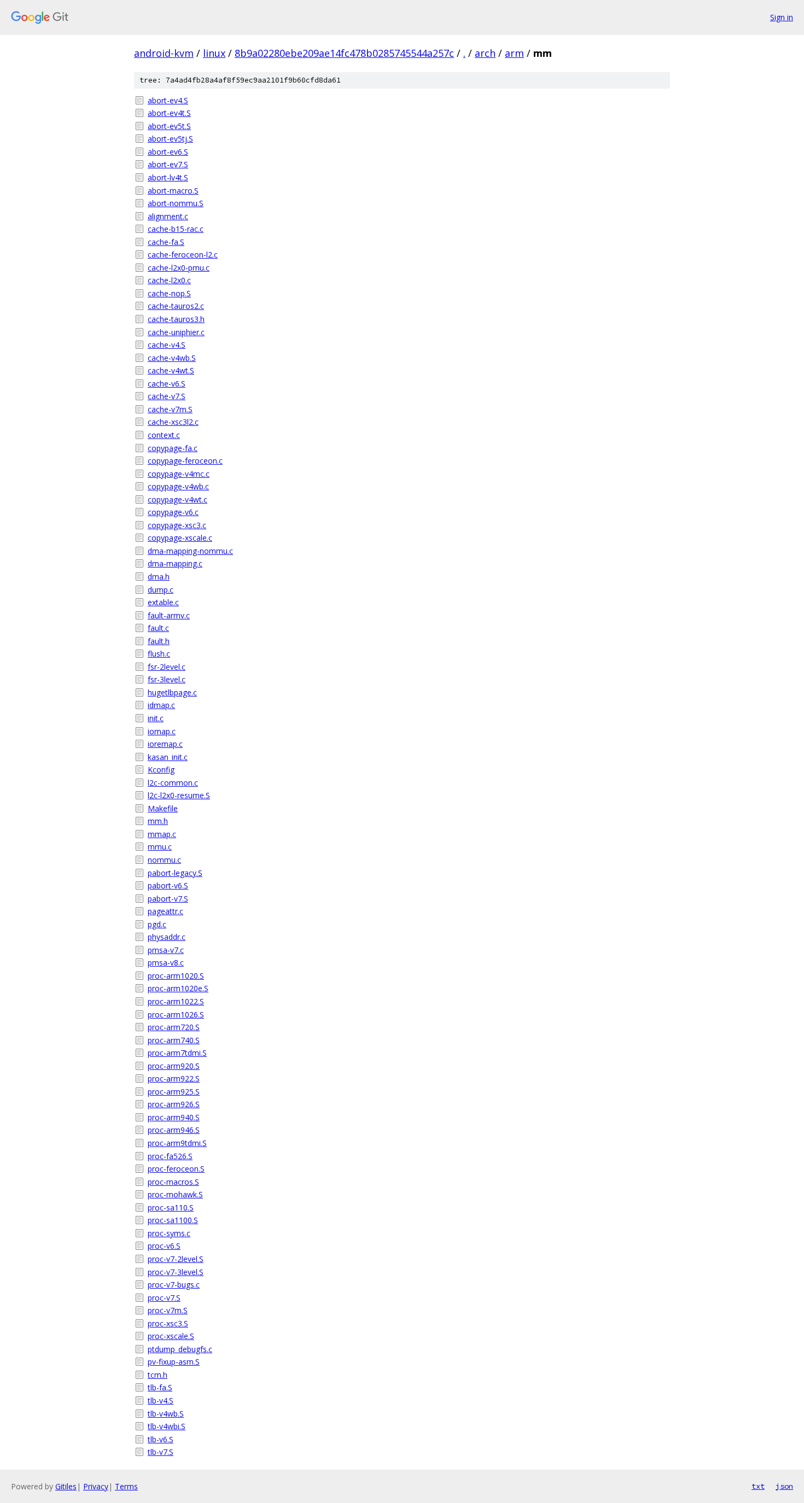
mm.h (158, 821)
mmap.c (162, 834)
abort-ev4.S (168, 100)
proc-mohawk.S (175, 1194)
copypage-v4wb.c (178, 486)
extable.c (163, 602)
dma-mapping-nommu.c (190, 551)
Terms (126, 1486)
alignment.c (168, 216)
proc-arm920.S (174, 1066)
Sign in (781, 17)
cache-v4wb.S (172, 358)
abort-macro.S (173, 190)
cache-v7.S (166, 396)
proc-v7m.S (168, 1310)
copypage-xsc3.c (177, 525)
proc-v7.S (164, 1298)
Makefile (163, 808)
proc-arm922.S (174, 1078)
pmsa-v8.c (166, 962)
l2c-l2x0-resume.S (179, 795)
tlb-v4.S (160, 1400)
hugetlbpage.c (172, 692)
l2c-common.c (173, 782)
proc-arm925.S (174, 1091)
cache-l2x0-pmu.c (178, 267)
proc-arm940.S (174, 1117)
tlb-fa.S (160, 1387)
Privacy (95, 1486)
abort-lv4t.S (168, 177)
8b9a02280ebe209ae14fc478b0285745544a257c (344, 53)
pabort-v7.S (168, 898)
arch (485, 53)
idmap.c (161, 705)
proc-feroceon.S (176, 1168)
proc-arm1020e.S (178, 988)
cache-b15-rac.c (175, 229)
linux (214, 53)
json (784, 1486)
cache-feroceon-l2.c (183, 254)
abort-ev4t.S (169, 113)
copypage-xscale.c (180, 538)
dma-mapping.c (175, 563)
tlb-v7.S (160, 1452)
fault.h (159, 641)
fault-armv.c (169, 615)
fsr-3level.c (166, 679)
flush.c (159, 653)
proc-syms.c (169, 1233)
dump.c (160, 589)
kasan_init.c (168, 757)
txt (758, 1486)
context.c (164, 435)
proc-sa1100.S (173, 1220)
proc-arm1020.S (176, 975)
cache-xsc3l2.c (173, 422)
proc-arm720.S (174, 1027)
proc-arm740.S (174, 1040)
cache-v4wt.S (171, 370)
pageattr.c (165, 911)
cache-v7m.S (170, 409)
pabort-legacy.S (175, 873)
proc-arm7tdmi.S (177, 1053)
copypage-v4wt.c (177, 499)
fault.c (158, 628)
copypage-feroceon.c (185, 460)
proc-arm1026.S (176, 1014)
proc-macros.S (173, 1182)
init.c (156, 718)
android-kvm (164, 53)
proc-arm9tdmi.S (177, 1143)
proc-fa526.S (170, 1156)
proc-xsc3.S (168, 1323)
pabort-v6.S (168, 885)
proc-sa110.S (171, 1207)
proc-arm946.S (174, 1130)
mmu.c (160, 846)
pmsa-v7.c (166, 950)
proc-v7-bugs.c (174, 1284)
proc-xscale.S (171, 1336)
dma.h (159, 576)
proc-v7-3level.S (175, 1272)
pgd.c (157, 924)
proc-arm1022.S (176, 1001)
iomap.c (162, 731)
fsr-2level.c (166, 667)
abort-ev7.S (168, 164)
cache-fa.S (166, 242)
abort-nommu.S (175, 203)
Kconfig (161, 769)
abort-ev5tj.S (170, 138)
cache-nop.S (169, 293)
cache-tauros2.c (176, 306)
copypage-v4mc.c (178, 474)
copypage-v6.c (173, 512)
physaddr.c (166, 937)
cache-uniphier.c (176, 332)
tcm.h (157, 1375)
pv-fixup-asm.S (174, 1361)
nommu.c (164, 860)
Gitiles (66, 1486)
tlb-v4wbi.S (166, 1426)
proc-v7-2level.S (175, 1259)
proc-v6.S (164, 1246)
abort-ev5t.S (169, 126)
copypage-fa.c (172, 448)
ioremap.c (165, 744)
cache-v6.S (166, 383)
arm (514, 53)
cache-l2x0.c (169, 280)
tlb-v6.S (160, 1439)
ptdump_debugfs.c (180, 1349)
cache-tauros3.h (176, 319)
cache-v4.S (166, 345)
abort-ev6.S (168, 152)
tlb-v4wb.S (166, 1413)
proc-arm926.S (174, 1104)
